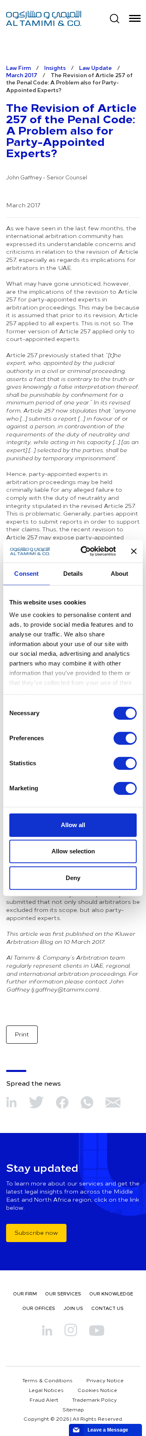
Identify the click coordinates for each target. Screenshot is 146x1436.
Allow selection (73, 851)
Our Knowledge (111, 1294)
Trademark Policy (94, 1399)
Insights (55, 68)
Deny (73, 877)
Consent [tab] (26, 573)
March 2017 (21, 75)
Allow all (73, 824)
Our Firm (25, 1294)
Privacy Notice (105, 1380)
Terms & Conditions (47, 1380)
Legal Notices (46, 1390)
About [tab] (120, 573)
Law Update (95, 68)
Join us (73, 1308)
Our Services (63, 1294)
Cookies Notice (97, 1390)
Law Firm (18, 68)
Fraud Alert (44, 1399)
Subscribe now (36, 1232)
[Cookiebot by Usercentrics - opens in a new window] (85, 551)
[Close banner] (134, 551)
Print (22, 1034)
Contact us (107, 1308)
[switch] (125, 738)
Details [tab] (73, 573)
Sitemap (73, 1409)
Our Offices (38, 1308)
